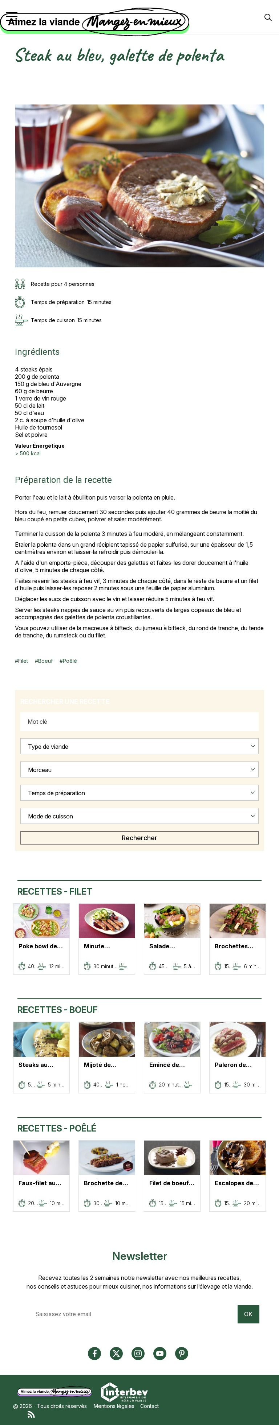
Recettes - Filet (54, 891)
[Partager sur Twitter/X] (18, 76)
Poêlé (70, 661)
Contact (149, 1406)
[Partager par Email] (18, 100)
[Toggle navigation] (11, 16)
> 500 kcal (28, 453)
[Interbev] (124, 1391)
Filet (23, 661)
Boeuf (45, 661)
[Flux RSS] (147, 1414)
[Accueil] (137, 22)
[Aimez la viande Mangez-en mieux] (57, 1391)
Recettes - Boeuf (57, 1010)
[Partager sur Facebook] (18, 84)
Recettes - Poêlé (56, 1128)
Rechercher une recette (65, 701)
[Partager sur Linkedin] (18, 92)
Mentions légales (114, 1406)
